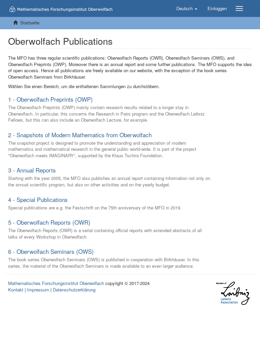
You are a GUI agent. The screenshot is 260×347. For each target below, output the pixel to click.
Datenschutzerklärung (74, 289)
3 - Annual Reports (32, 170)
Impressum (38, 289)
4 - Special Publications (38, 199)
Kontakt (15, 289)
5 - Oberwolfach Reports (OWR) (49, 222)
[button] (186, 8)
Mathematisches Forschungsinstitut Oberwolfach (56, 283)
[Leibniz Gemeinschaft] (233, 293)
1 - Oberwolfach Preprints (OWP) (50, 99)
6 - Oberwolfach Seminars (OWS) (51, 251)
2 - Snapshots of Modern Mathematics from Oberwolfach (80, 134)
